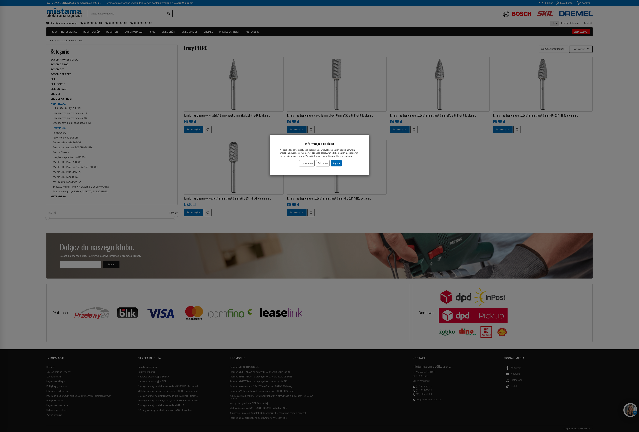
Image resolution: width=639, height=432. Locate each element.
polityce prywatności (343, 156)
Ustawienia (307, 163)
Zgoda (336, 163)
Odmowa (323, 163)
